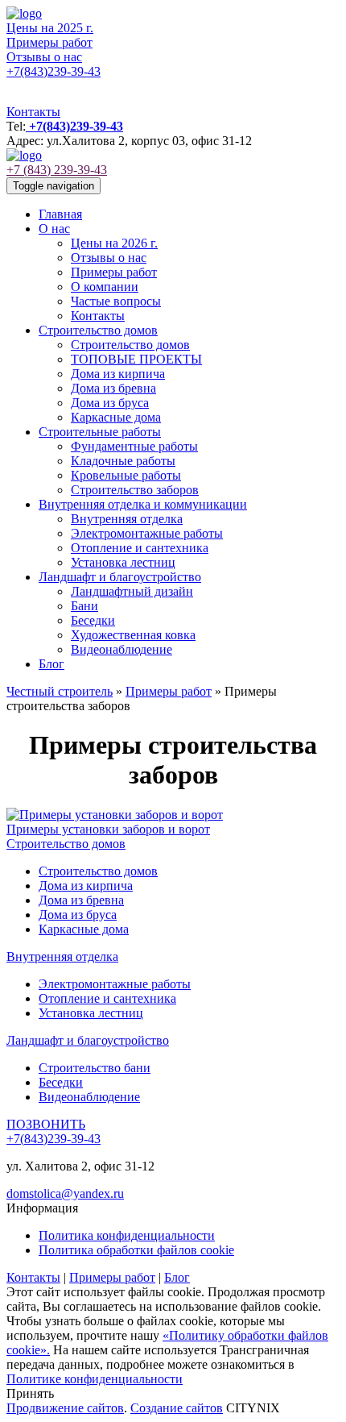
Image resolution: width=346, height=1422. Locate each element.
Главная (60, 214)
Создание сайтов (176, 1408)
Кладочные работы (123, 461)
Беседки (93, 620)
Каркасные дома (116, 417)
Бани (84, 606)
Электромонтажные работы (147, 533)
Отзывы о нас (44, 57)
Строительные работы (100, 432)
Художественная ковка (133, 635)
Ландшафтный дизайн (132, 591)
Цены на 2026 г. (114, 243)
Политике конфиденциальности (94, 1379)
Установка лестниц (123, 562)
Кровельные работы (126, 475)
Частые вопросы (116, 301)
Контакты (33, 111)
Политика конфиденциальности (127, 1235)
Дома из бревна (113, 388)
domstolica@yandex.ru (65, 1193)
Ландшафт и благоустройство (120, 577)
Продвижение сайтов (65, 1408)
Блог (51, 664)
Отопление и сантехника (139, 548)
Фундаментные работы (134, 446)
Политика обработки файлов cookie (136, 1250)
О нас (54, 228)
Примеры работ (49, 42)
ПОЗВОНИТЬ (45, 1124)
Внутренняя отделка (127, 519)
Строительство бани (94, 1068)
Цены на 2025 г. (49, 28)
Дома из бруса (110, 403)
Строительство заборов (135, 490)
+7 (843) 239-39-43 (56, 170)
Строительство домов (98, 330)
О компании (104, 286)
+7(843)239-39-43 (53, 71)
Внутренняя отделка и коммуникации (143, 504)
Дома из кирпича (118, 373)
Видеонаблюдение (121, 649)
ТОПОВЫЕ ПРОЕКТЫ (136, 359)
